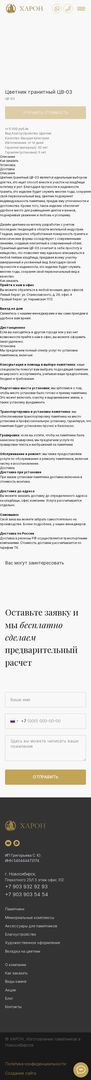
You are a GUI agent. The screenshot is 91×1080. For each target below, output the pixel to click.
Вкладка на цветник (22, 951)
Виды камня (15, 981)
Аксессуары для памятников (31, 926)
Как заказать (16, 973)
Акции (10, 990)
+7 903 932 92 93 (26, 886)
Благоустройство (20, 934)
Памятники (14, 909)
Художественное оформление (32, 942)
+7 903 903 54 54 (26, 894)
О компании (15, 964)
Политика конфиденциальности (35, 1063)
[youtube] (8, 843)
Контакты (13, 1006)
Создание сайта (20, 1073)
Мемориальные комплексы (29, 917)
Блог (9, 998)
